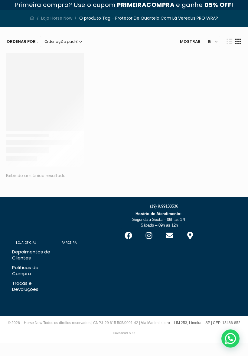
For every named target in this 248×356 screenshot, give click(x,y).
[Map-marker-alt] (189, 235)
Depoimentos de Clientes (31, 255)
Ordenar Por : (22, 41)
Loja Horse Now (56, 18)
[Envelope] (169, 235)
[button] (230, 338)
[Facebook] (128, 235)
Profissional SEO (124, 333)
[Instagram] (148, 235)
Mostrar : (191, 41)
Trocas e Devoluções (25, 286)
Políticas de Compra (25, 270)
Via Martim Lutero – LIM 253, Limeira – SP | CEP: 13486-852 (190, 323)
